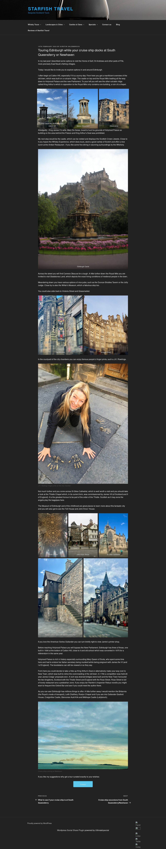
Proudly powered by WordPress (39, 823)
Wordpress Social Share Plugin (71, 830)
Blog (118, 24)
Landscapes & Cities (54, 24)
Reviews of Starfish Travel (38, 30)
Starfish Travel (50, 8)
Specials (92, 24)
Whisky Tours (33, 24)
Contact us (106, 24)
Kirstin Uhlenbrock (70, 46)
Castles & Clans (75, 24)
